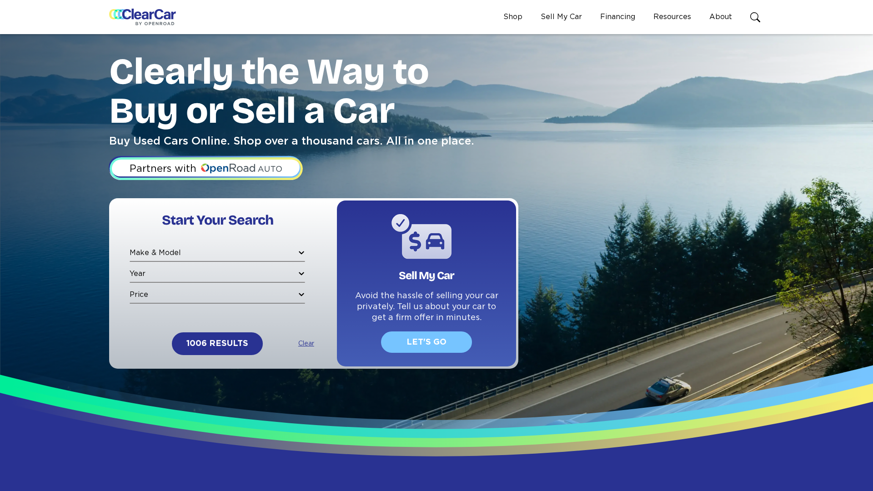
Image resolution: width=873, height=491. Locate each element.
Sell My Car (561, 16)
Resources (672, 16)
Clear (306, 344)
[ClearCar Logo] (142, 17)
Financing (617, 16)
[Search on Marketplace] (757, 17)
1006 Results (217, 344)
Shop (512, 16)
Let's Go (426, 342)
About (720, 16)
